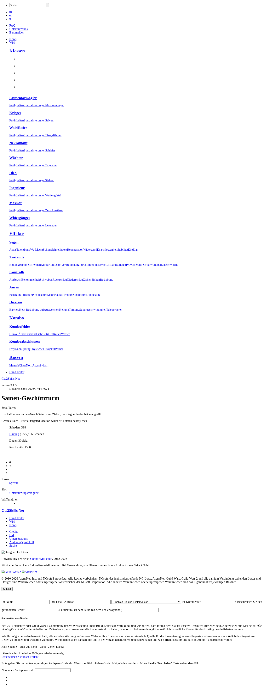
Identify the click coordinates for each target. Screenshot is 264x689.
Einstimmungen (54, 105)
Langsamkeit (118, 264)
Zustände (16, 257)
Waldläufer (18, 128)
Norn (29, 365)
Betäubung (106, 279)
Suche (13, 545)
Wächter (16, 158)
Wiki (12, 42)
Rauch (57, 334)
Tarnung (74, 309)
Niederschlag (75, 279)
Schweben (46, 279)
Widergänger (19, 218)
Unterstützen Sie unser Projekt (20, 656)
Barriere (14, 309)
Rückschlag (60, 279)
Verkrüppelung (70, 264)
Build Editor (16, 372)
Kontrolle (16, 272)
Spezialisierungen (34, 105)
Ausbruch (15, 279)
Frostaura (27, 294)
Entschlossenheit (107, 249)
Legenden (51, 225)
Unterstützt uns (18, 29)
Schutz (47, 249)
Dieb (13, 173)
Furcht (83, 264)
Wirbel (59, 349)
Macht (39, 249)
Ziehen (87, 279)
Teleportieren (114, 309)
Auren (14, 287)
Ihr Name (8, 601)
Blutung (14, 264)
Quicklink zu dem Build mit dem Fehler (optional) (92, 610)
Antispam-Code (25, 670)
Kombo (16, 317)
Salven (49, 120)
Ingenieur (17, 188)
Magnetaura (54, 294)
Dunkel (13, 334)
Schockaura (40, 294)
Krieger (15, 113)
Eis (34, 334)
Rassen (16, 357)
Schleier (50, 150)
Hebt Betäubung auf (31, 309)
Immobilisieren (96, 264)
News (12, 39)
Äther (21, 334)
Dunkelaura (93, 294)
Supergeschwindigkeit (92, 309)
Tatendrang (23, 249)
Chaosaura (79, 294)
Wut (32, 249)
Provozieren (133, 264)
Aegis (12, 249)
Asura (36, 365)
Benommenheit (30, 279)
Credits (13, 531)
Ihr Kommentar (191, 601)
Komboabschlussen (24, 341)
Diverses (15, 302)
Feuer (28, 334)
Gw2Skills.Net (11, 378)
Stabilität (122, 249)
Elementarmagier (23, 98)
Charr (22, 365)
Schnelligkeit (59, 249)
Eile (130, 249)
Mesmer (15, 203)
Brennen (35, 264)
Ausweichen (51, 309)
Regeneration (75, 249)
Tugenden (51, 165)
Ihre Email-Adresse (62, 601)
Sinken (95, 279)
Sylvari (44, 365)
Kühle (44, 264)
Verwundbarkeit (156, 264)
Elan (135, 249)
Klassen (17, 50)
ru (10, 12)
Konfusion (54, 264)
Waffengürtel (53, 195)
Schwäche (172, 264)
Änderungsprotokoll (21, 542)
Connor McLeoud (41, 558)
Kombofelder (19, 326)
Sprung (26, 349)
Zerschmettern (54, 210)
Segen (14, 242)
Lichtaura (67, 294)
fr (10, 19)
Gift (108, 264)
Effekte (16, 233)
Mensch (14, 365)
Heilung (64, 309)
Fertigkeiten (16, 105)
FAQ (12, 25)
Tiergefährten (53, 135)
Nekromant (18, 143)
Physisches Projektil (43, 349)
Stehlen (49, 180)
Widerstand (90, 249)
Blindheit (24, 264)
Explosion (15, 349)
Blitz (45, 334)
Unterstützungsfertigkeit (23, 493)
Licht (39, 334)
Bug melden (16, 32)
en (10, 15)
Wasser (65, 334)
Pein (143, 264)
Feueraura (15, 294)
